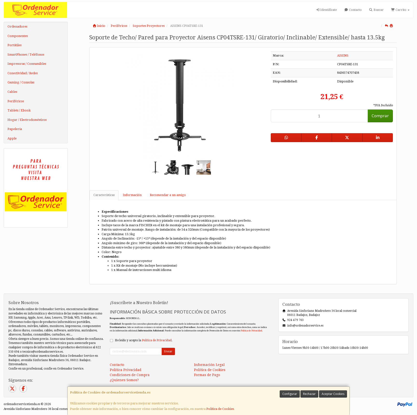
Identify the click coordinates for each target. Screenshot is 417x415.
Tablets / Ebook (19, 110)
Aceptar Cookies (333, 394)
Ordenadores (17, 26)
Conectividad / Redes (22, 73)
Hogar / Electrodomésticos (27, 120)
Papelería (14, 129)
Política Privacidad (125, 370)
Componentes (17, 36)
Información (132, 195)
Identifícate (328, 10)
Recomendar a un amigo (168, 195)
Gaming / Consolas (20, 82)
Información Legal (209, 365)
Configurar (289, 394)
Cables (12, 92)
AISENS (342, 55)
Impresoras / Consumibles (26, 64)
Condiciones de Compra (130, 375)
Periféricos (15, 101)
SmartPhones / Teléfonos (25, 54)
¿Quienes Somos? (124, 380)
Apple (12, 138)
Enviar (168, 351)
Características (104, 195)
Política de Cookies (220, 409)
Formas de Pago (207, 375)
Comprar (380, 115)
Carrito (401, 10)
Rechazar (309, 394)
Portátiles (14, 45)
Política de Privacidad (251, 330)
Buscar (378, 10)
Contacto (355, 10)
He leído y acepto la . (143, 340)
